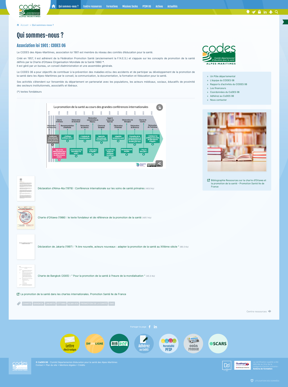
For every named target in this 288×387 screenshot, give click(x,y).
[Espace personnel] (271, 12)
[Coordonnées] (248, 12)
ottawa (61, 303)
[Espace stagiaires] (259, 12)
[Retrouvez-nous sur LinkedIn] (265, 12)
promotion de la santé (94, 303)
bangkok (39, 303)
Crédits (81, 365)
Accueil (25, 25)
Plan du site (51, 365)
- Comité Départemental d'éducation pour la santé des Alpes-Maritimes (77, 362)
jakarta (50, 303)
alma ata (73, 303)
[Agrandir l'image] (219, 53)
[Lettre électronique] (253, 12)
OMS (111, 303)
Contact (40, 365)
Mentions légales (68, 365)
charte (27, 303)
